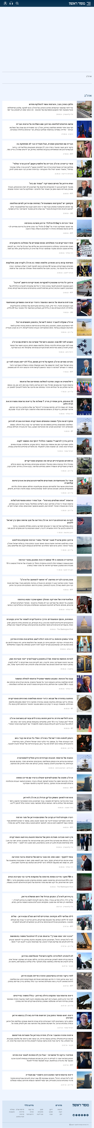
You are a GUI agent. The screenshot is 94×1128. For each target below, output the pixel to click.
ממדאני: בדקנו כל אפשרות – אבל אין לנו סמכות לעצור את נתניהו (43, 1055)
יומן (61, 1114)
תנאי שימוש (20, 1116)
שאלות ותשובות (12, 1110)
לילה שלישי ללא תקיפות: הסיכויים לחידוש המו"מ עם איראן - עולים (42, 916)
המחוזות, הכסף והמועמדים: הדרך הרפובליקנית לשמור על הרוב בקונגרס (40, 619)
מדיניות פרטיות (21, 1113)
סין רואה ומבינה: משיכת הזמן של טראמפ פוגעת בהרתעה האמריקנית (41, 837)
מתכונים (40, 1112)
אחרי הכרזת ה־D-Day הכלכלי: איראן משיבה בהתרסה (48, 223)
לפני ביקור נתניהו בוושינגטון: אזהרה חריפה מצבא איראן (47, 975)
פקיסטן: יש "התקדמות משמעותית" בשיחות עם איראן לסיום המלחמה (41, 203)
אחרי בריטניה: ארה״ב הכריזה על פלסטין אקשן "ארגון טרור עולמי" (43, 163)
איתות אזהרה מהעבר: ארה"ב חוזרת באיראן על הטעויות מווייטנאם (42, 1035)
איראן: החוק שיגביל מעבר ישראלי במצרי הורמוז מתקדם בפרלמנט (42, 540)
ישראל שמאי (68, 451)
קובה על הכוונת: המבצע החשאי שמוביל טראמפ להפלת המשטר (44, 678)
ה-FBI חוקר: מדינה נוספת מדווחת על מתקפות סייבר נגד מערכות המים (40, 876)
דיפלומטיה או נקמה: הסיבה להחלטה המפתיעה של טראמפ (46, 381)
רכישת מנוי (30, 1114)
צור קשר (31, 1109)
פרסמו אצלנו (20, 1109)
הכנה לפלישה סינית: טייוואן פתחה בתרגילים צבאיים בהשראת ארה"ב (41, 718)
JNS (71, 213)
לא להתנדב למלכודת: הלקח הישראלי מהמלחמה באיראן (47, 956)
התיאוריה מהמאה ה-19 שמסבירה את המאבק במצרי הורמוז (46, 559)
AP (72, 431)
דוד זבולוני (69, 253)
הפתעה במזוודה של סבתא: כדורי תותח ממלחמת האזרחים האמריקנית (40, 698)
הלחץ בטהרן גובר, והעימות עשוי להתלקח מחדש (51, 104)
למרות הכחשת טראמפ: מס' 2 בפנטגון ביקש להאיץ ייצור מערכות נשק (41, 658)
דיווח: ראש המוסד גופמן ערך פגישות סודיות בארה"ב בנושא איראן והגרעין (42, 1016)
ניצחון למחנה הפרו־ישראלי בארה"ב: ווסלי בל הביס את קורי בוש (44, 738)
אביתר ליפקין (68, 273)
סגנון (41, 1109)
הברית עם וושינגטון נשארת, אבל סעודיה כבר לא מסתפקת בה (45, 143)
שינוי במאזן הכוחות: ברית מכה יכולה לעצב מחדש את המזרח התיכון (42, 639)
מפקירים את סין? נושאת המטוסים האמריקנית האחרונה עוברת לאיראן (40, 421)
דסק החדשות (68, 532)
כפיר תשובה (69, 807)
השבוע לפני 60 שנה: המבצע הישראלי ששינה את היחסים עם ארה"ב (42, 342)
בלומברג (70, 669)
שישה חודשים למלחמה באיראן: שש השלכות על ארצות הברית (44, 124)
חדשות (60, 1109)
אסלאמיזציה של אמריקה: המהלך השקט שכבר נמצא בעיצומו (45, 599)
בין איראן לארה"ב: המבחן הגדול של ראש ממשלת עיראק (47, 896)
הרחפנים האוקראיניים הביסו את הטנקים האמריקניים (49, 460)
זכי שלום (70, 649)
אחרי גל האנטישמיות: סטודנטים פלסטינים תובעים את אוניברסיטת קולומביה (42, 482)
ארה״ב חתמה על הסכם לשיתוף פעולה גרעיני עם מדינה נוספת (44, 777)
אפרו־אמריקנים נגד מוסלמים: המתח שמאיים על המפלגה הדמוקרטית (41, 243)
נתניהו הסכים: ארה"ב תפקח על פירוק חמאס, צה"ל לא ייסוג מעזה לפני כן (40, 361)
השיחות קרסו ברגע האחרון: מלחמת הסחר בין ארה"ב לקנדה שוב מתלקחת (39, 262)
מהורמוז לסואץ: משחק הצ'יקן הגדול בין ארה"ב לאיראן (48, 797)
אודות (32, 1112)
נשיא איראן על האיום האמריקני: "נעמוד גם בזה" (51, 183)
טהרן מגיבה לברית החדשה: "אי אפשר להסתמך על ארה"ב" (46, 579)
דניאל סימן (69, 352)
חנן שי (71, 966)
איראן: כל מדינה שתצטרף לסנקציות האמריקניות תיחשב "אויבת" (43, 282)
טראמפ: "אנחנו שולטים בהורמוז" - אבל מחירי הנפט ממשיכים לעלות (42, 500)
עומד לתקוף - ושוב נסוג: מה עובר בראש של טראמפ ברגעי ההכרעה (42, 857)
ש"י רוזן (70, 332)
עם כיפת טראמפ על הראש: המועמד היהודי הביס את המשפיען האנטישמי (39, 302)
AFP (71, 154)
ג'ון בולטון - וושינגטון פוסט (64, 768)
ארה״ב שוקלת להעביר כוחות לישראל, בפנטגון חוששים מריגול (44, 322)
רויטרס (70, 134)
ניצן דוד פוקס (68, 570)
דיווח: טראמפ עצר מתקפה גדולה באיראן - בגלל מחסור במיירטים (43, 995)
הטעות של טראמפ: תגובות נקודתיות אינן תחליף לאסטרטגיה (45, 758)
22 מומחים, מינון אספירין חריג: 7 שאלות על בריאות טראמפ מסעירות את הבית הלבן (39, 402)
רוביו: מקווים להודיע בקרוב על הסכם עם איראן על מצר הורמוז (44, 817)
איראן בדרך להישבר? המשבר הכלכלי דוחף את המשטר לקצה (45, 441)
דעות (60, 1112)
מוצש (51, 1112)
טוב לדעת (40, 1114)
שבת (51, 1114)
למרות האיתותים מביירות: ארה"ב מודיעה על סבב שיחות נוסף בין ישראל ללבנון (40, 521)
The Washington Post (65, 629)
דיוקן (51, 1109)
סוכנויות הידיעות (67, 174)
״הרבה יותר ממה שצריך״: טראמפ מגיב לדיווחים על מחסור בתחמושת (41, 936)
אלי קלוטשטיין (68, 114)
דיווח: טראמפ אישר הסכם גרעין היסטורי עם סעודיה (49, 1074)
